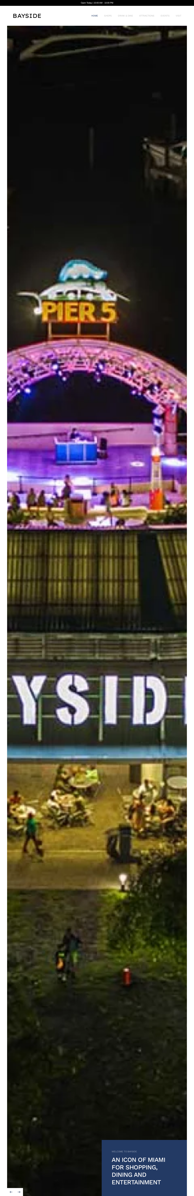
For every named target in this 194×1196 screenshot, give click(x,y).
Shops (108, 15)
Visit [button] (178, 15)
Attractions (146, 15)
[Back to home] (27, 16)
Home (94, 15)
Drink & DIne (125, 15)
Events (165, 15)
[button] (11, 1192)
